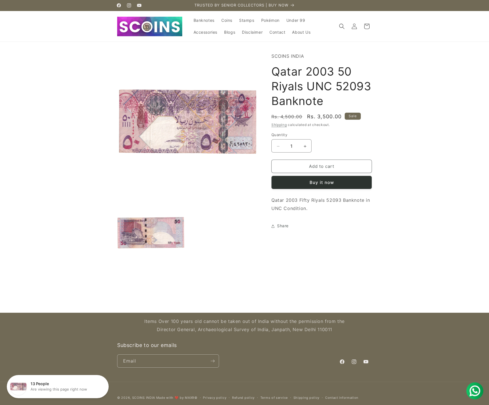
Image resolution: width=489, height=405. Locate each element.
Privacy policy (214, 398)
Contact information (341, 398)
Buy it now (322, 182)
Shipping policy (306, 398)
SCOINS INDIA (143, 398)
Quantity (279, 135)
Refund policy (243, 398)
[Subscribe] (212, 361)
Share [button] (283, 226)
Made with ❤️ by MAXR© (177, 398)
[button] (342, 26)
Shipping (279, 125)
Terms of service (274, 398)
